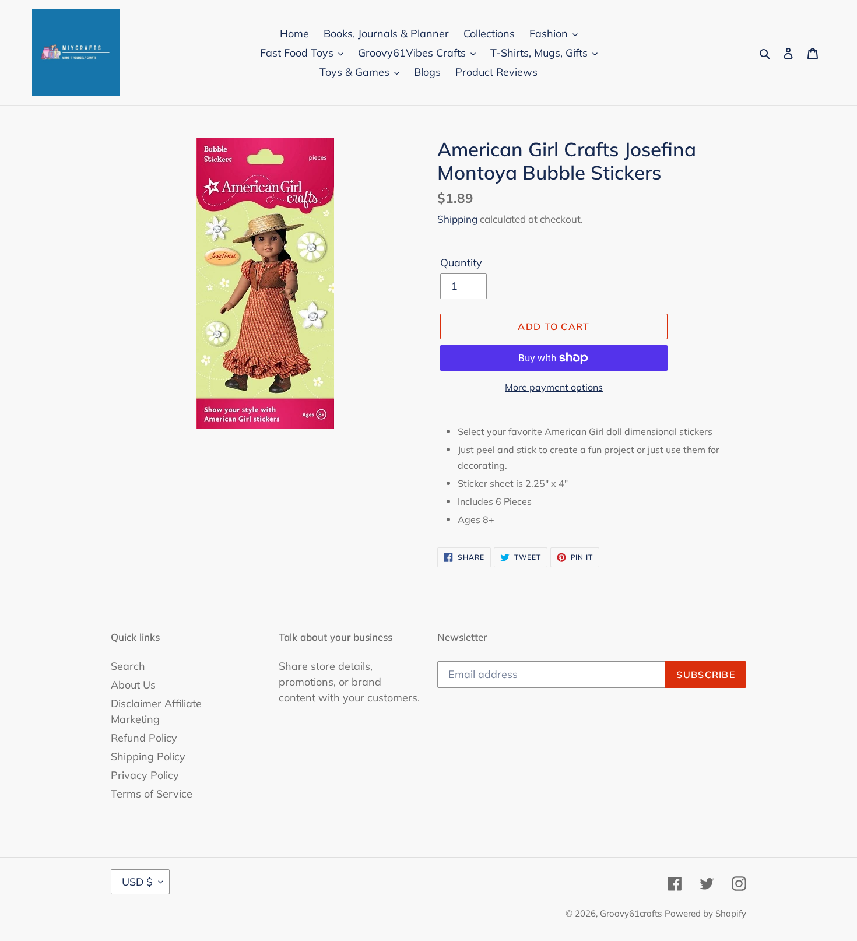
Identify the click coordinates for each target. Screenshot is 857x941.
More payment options (554, 387)
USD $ (137, 882)
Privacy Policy (145, 775)
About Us (133, 684)
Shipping (457, 219)
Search (128, 666)
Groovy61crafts (631, 913)
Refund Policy (144, 738)
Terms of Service (151, 793)
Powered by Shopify (705, 913)
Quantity (461, 262)
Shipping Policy (148, 756)
